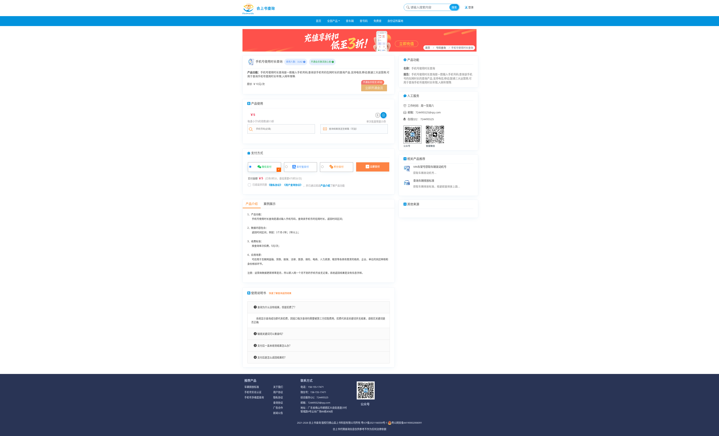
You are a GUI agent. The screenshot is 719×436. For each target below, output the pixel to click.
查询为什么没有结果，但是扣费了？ (276, 307)
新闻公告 (278, 413)
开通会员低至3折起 (372, 82)
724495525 (427, 119)
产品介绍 (325, 185)
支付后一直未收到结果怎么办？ (274, 345)
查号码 (364, 20)
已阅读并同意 (259, 184)
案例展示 (270, 203)
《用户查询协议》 (293, 185)
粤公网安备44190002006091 (407, 422)
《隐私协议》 (275, 185)
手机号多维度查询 (254, 397)
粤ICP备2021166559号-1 (374, 422)
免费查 (377, 20)
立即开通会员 (374, 88)
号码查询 (441, 47)
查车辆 (350, 20)
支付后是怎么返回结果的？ (272, 357)
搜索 (454, 7)
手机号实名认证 (252, 392)
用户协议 (278, 392)
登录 (471, 7)
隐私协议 (278, 397)
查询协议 (278, 402)
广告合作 (278, 407)
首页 (318, 20)
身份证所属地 (395, 20)
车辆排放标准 (251, 387)
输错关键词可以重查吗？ (270, 334)
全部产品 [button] (332, 20)
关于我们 (278, 387)
